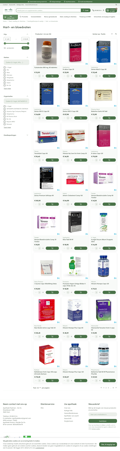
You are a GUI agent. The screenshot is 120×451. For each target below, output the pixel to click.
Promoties (25, 17)
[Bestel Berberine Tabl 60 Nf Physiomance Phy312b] (109, 380)
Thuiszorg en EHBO (85, 17)
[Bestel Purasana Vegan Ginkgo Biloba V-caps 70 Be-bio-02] (80, 292)
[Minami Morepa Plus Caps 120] (75, 354)
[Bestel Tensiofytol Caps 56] (52, 160)
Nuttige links (20, 5)
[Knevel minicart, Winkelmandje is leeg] (107, 10)
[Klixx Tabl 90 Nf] (75, 222)
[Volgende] (115, 387)
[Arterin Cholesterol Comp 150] (75, 177)
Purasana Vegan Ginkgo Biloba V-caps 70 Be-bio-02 (74, 285)
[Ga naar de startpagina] (8, 10)
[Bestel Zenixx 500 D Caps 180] (80, 118)
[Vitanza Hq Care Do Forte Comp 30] (75, 135)
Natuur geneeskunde (50, 17)
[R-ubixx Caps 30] (75, 51)
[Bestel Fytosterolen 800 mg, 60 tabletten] (52, 76)
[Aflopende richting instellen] (116, 34)
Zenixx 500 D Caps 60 (41, 111)
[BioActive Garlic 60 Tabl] (103, 93)
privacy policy (96, 429)
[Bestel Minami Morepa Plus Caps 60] (80, 336)
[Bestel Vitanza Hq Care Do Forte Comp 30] (80, 160)
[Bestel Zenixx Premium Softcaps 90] (52, 204)
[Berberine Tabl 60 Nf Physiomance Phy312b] (103, 354)
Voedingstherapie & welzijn (35, 21)
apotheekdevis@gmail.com (21, 418)
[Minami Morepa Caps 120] (103, 266)
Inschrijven (102, 421)
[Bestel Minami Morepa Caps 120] (109, 292)
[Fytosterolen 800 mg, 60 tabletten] (46, 51)
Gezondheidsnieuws (31, 5)
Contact (5, 5)
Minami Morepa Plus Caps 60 (73, 328)
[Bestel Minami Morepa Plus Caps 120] (80, 380)
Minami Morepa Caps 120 (100, 284)
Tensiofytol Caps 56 (41, 153)
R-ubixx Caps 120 (97, 153)
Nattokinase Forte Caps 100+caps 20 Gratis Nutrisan (45, 373)
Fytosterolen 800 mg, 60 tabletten (45, 67)
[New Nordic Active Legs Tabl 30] (46, 310)
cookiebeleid (39, 448)
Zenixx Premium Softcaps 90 (44, 195)
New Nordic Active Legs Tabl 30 (45, 328)
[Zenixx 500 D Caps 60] (46, 93)
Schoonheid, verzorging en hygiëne (104, 17)
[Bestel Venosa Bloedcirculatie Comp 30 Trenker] (52, 248)
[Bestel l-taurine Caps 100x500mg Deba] (52, 292)
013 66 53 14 (13, 416)
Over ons (67, 408)
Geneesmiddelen (36, 17)
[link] (101, 387)
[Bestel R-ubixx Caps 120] (109, 160)
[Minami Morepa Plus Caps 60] (75, 310)
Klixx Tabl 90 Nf (68, 239)
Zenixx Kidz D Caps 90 (98, 69)
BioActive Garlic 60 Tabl (99, 111)
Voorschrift (12, 5)
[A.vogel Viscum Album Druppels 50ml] (103, 222)
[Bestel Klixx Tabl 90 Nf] (80, 248)
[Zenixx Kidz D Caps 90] (103, 51)
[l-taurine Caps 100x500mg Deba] (46, 266)
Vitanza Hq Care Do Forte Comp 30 (75, 153)
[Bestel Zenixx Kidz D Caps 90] (109, 76)
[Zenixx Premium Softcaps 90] (46, 177)
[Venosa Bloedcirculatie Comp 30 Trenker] (46, 222)
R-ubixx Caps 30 (68, 69)
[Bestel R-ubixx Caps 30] (80, 76)
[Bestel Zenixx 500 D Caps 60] (52, 118)
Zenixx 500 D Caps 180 (70, 111)
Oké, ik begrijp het (108, 444)
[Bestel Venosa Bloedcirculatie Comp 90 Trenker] (109, 204)
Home (5, 21)
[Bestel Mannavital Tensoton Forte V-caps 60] (109, 336)
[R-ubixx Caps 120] (103, 135)
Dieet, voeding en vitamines (68, 17)
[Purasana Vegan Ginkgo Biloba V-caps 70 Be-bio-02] (75, 266)
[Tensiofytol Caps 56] (46, 135)
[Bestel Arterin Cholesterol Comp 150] (80, 204)
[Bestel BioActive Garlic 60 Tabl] (109, 118)
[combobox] (48, 10)
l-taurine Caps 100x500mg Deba (45, 284)
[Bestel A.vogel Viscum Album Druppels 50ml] (109, 248)
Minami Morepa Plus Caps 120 (73, 372)
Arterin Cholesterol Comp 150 (73, 195)
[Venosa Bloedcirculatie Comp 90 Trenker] (103, 177)
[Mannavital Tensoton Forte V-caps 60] (103, 310)
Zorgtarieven (68, 421)
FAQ (42, 408)
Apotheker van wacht (71, 416)
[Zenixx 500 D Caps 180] (75, 93)
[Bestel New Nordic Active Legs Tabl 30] (52, 336)
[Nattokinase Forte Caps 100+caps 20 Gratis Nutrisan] (46, 354)
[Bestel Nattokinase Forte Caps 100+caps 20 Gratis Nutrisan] (52, 380)
